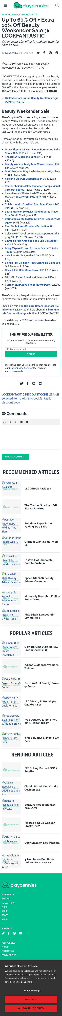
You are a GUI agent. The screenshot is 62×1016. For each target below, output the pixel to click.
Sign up (31, 354)
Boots (5, 915)
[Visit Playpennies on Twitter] (3, 933)
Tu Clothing (8, 902)
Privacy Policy (9, 955)
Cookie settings (31, 990)
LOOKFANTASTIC (30, 14)
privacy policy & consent (21, 368)
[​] (31, 437)
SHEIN (5, 919)
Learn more (26, 982)
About (5, 947)
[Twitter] (38, 53)
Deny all (31, 999)
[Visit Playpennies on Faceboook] (9, 933)
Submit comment (15, 456)
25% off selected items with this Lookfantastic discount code (30, 398)
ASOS (4, 907)
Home (4, 14)
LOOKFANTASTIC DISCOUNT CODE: (25, 394)
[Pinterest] (50, 53)
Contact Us (8, 951)
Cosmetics (14, 14)
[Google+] (57, 53)
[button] (4, 422)
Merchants (8, 894)
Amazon (6, 898)
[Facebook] (44, 53)
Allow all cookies (31, 1008)
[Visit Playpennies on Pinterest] (14, 933)
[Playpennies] (31, 5)
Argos (5, 911)
